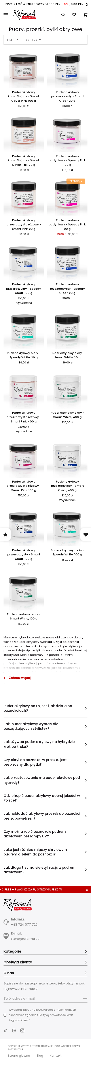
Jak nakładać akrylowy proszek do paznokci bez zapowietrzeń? (42, 815)
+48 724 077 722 (24, 924)
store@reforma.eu (25, 938)
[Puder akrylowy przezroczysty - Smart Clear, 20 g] (67, 68)
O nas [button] (9, 972)
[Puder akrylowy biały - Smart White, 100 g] (24, 590)
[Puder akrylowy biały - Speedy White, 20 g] (24, 329)
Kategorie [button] (12, 951)
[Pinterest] (14, 1030)
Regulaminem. (19, 1020)
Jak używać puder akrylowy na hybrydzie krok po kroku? (39, 744)
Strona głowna (19, 1055)
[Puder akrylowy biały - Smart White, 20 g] (67, 329)
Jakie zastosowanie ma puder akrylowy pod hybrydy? (42, 780)
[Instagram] (22, 1030)
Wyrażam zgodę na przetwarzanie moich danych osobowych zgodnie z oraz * (42, 1015)
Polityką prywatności (52, 1015)
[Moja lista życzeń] (74, 14)
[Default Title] (24, 68)
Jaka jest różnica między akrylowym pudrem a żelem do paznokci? (35, 852)
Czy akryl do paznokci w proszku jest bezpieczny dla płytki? (35, 762)
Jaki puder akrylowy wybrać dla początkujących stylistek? (31, 726)
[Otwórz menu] (8, 14)
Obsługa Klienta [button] (18, 962)
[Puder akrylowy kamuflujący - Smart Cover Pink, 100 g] (24, 68)
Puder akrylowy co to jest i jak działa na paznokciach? (38, 708)
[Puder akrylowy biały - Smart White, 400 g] (67, 389)
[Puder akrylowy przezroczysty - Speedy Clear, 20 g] (67, 260)
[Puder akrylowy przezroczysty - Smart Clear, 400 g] (67, 458)
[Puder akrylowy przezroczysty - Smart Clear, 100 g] (24, 526)
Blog (40, 1055)
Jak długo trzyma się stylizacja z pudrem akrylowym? (40, 869)
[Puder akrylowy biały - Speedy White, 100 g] (67, 526)
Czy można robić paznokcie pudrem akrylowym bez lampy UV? (35, 834)
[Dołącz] (81, 998)
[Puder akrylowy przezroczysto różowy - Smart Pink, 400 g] (24, 389)
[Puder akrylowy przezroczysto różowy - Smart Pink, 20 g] (24, 196)
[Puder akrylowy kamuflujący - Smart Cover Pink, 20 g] (24, 132)
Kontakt (56, 1055)
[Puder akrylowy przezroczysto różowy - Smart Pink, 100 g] (24, 458)
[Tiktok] (6, 1030)
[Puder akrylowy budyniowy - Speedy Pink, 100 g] (67, 132)
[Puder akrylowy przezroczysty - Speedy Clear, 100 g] (24, 260)
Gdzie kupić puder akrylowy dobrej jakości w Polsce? (42, 798)
